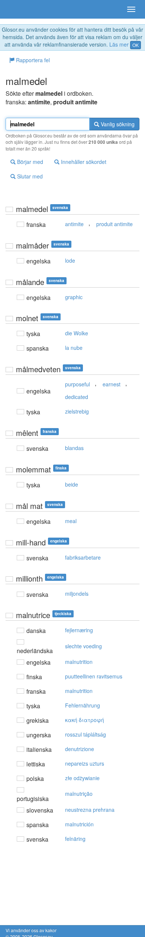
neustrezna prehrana (90, 809)
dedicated (76, 397)
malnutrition (79, 661)
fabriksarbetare (83, 557)
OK (135, 45)
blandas (74, 448)
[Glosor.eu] (18, 9)
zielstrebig (77, 411)
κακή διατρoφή (84, 720)
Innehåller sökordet (82, 161)
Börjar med (29, 161)
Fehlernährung (82, 705)
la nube (74, 347)
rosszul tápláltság (85, 734)
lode (70, 260)
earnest (111, 384)
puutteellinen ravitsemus (93, 676)
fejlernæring (79, 630)
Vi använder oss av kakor (31, 930)
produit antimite (114, 224)
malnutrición (79, 824)
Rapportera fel (32, 60)
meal (71, 521)
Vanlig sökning (117, 124)
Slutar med (29, 176)
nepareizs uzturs (84, 763)
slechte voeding (83, 646)
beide (71, 484)
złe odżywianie (82, 778)
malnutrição (79, 793)
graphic (74, 297)
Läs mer (119, 44)
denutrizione (79, 749)
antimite (74, 224)
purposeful (77, 384)
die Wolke (76, 333)
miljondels (76, 593)
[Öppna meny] (131, 9)
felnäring (75, 838)
